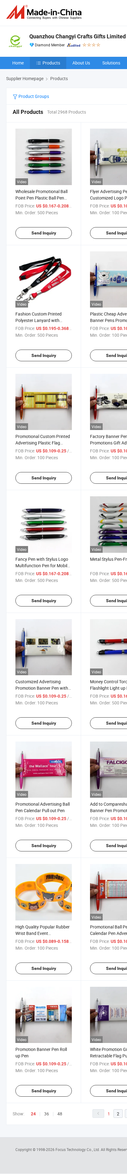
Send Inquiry (43, 233)
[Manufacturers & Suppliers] (45, 12)
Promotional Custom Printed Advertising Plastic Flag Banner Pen (42, 442)
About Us (81, 63)
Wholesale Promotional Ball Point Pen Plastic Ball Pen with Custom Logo (41, 197)
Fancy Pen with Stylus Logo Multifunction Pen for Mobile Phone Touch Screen (42, 565)
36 (46, 1114)
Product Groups (33, 96)
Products (51, 63)
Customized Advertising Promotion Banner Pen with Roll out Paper (41, 688)
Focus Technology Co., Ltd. (78, 1149)
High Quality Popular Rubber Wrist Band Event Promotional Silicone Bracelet (43, 933)
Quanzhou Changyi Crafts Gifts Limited (77, 36)
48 (59, 1114)
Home (18, 63)
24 (33, 1113)
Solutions (111, 63)
